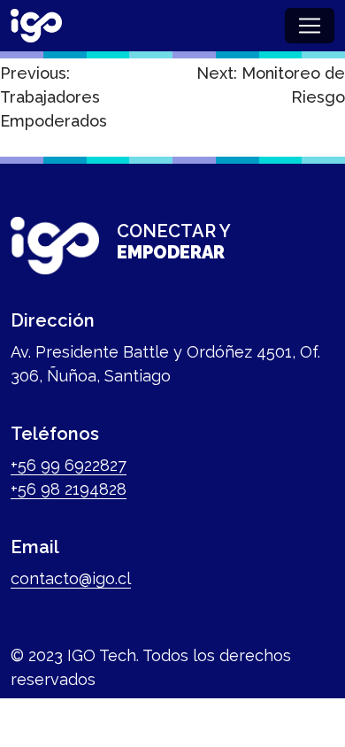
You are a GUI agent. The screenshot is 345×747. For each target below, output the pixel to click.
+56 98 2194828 (68, 489)
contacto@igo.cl (71, 578)
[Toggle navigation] (309, 25)
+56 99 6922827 (68, 465)
